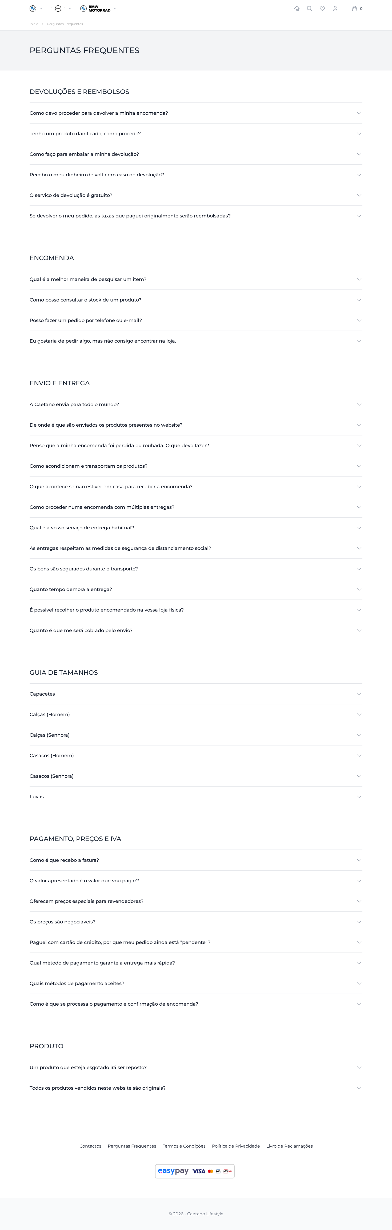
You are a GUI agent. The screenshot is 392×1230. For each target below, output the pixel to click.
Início (34, 24)
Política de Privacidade (236, 1146)
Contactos (90, 1146)
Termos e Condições (184, 1146)
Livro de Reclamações (289, 1146)
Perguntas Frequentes (132, 1146)
